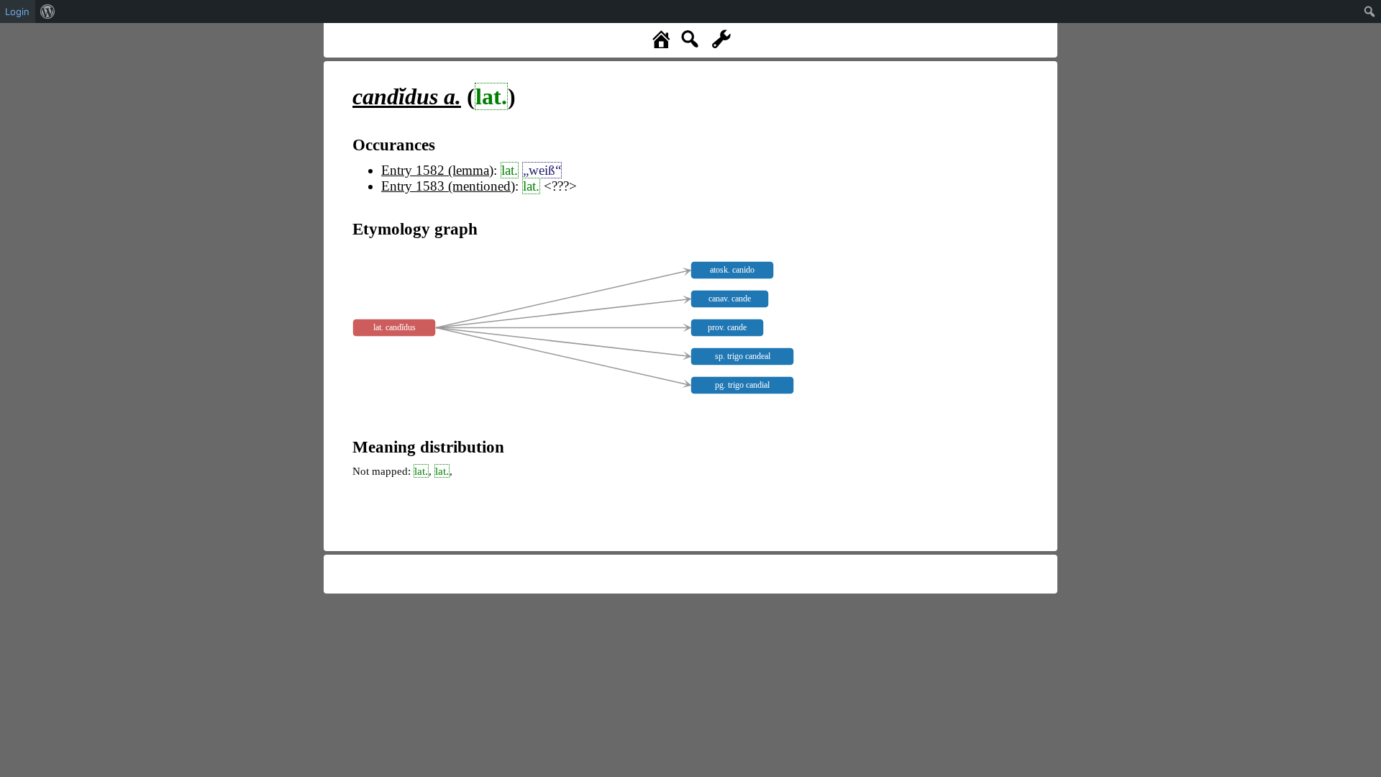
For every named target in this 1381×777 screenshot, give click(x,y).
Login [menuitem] (17, 11)
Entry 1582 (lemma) (437, 170)
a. (406, 96)
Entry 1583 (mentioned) (448, 186)
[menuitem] (47, 11)
